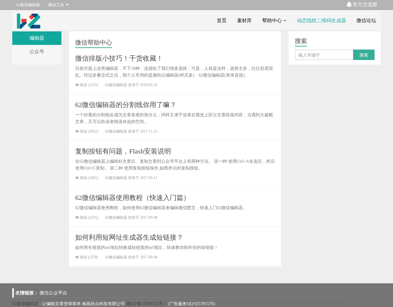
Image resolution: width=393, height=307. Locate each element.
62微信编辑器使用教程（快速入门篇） (132, 197)
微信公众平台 (53, 292)
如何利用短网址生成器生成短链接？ (129, 237)
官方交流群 (364, 4)
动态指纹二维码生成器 (321, 20)
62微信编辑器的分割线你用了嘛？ (126, 105)
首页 (222, 20)
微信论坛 (366, 20)
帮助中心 (272, 20)
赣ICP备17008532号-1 (146, 303)
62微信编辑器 (28, 4)
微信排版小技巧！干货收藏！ (119, 58)
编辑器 (36, 38)
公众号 (36, 51)
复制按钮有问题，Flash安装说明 (123, 151)
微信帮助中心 (93, 42)
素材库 (244, 20)
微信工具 (56, 4)
